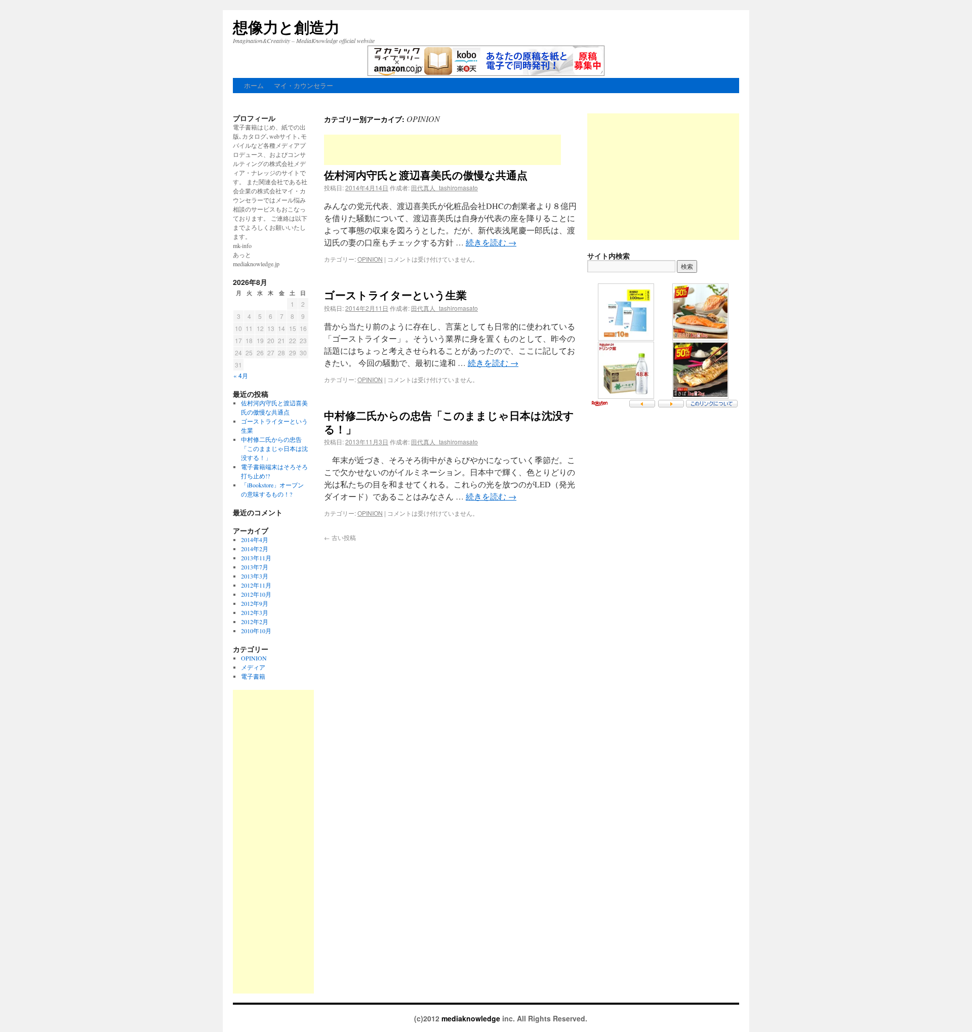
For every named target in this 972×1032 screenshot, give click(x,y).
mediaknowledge (471, 1018)
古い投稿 (340, 537)
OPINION (370, 259)
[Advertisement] (442, 150)
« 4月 (240, 375)
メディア (253, 667)
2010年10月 (256, 631)
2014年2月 (254, 549)
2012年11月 (256, 585)
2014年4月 (254, 539)
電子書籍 (253, 676)
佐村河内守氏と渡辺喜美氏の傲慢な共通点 (426, 174)
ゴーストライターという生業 (395, 294)
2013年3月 (254, 576)
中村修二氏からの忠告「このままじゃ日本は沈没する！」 (449, 421)
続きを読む (491, 242)
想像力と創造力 (286, 26)
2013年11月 (256, 558)
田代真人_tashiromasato (444, 187)
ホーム (254, 85)
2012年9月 (254, 603)
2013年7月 (254, 567)
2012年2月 (254, 621)
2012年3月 (254, 612)
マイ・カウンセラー (303, 85)
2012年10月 (256, 594)
